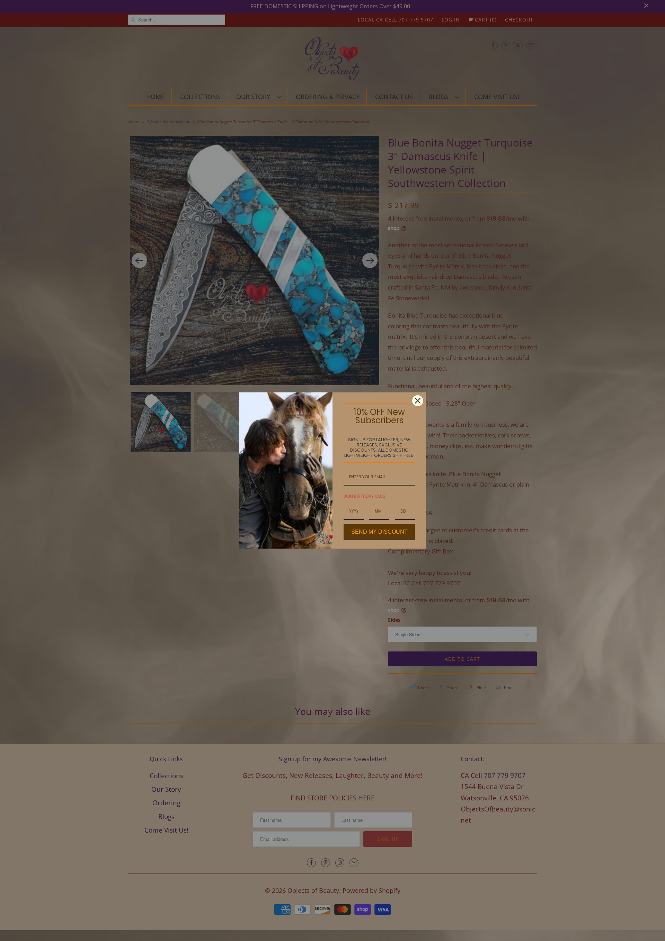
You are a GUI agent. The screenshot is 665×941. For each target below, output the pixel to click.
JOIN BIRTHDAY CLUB (364, 496)
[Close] (417, 400)
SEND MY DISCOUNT (379, 532)
